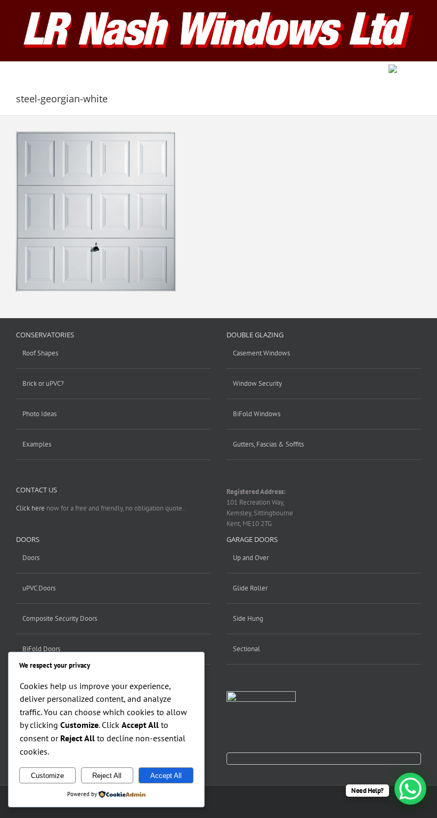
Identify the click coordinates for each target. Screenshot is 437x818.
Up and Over (251, 557)
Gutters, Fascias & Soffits (268, 444)
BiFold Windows (256, 413)
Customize (47, 776)
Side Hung (248, 618)
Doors (30, 557)
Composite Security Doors (59, 618)
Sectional (246, 648)
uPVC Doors (38, 588)
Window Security (257, 383)
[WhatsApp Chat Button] (410, 789)
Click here (30, 508)
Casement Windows (261, 353)
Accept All (166, 776)
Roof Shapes (40, 353)
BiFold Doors (41, 648)
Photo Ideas (39, 413)
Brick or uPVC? (43, 383)
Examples (36, 444)
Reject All (107, 776)
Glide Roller (250, 588)
